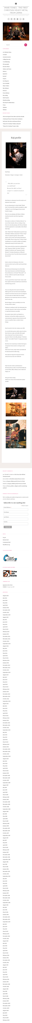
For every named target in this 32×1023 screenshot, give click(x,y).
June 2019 (5, 789)
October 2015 (6, 873)
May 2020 (5, 765)
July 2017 (5, 840)
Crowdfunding (6, 61)
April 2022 (5, 713)
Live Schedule (6, 83)
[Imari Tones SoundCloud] (20, 19)
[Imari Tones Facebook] (11, 19)
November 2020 (6, 751)
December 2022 (6, 694)
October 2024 (6, 641)
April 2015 (5, 885)
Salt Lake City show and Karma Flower (12, 121)
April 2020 (5, 768)
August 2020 (6, 758)
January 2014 (6, 914)
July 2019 (5, 787)
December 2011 (6, 960)
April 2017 (5, 845)
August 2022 (5, 703)
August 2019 (5, 785)
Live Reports (6, 81)
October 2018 (6, 806)
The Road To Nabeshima (8, 102)
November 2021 (6, 725)
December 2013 (6, 917)
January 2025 (6, 634)
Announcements (7, 57)
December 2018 (6, 801)
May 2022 (5, 710)
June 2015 (5, 881)
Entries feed (5, 539)
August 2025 (5, 617)
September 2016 (6, 859)
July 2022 (5, 706)
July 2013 (5, 924)
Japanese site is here (8, 585)
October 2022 (6, 698)
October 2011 (6, 962)
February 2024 (6, 660)
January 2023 (6, 691)
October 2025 (6, 612)
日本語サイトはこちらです (8, 587)
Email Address (7, 507)
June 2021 (5, 734)
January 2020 (6, 773)
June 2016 (5, 864)
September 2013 (6, 921)
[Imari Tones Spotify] (23, 19)
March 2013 (5, 931)
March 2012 (5, 953)
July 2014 (5, 907)
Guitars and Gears (7, 69)
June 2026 (5, 600)
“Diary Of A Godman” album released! (11, 123)
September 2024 (6, 643)
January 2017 (6, 852)
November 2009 (6, 1005)
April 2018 (5, 818)
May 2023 (5, 682)
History (4, 71)
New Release (6, 88)
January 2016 (6, 869)
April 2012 (5, 950)
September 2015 (6, 876)
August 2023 (5, 674)
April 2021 (5, 739)
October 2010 (6, 986)
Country (5, 521)
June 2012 (5, 945)
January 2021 (6, 746)
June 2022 (5, 708)
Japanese (5, 73)
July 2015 (5, 878)
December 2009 (6, 1003)
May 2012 (5, 948)
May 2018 (5, 816)
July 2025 (5, 619)
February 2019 (6, 797)
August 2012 (5, 941)
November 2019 (6, 777)
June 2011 (5, 969)
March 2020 (5, 770)
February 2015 (6, 890)
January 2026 (6, 607)
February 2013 (6, 933)
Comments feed (6, 542)
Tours (4, 105)
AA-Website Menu (7, 52)
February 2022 (6, 718)
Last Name (6, 517)
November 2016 (6, 857)
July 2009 (5, 1012)
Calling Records (6, 59)
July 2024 (5, 648)
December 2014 (6, 895)
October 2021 (6, 727)
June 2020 (5, 763)
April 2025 (5, 626)
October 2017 (6, 833)
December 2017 (6, 828)
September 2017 (6, 835)
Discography (6, 64)
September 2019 (6, 782)
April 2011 (5, 974)
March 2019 (5, 794)
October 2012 (6, 938)
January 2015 (6, 893)
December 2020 (6, 749)
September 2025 (6, 614)
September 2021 (6, 730)
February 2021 (6, 744)
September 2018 (6, 809)
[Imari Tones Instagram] (17, 19)
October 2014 (6, 900)
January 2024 (6, 662)
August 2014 (5, 905)
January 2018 (6, 825)
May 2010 (5, 991)
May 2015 (5, 883)
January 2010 (6, 1000)
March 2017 (5, 847)
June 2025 (5, 622)
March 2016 (5, 866)
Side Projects (6, 97)
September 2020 (6, 756)
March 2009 (5, 1017)
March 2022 (5, 715)
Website (5, 109)
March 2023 (5, 686)
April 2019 (5, 792)
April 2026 (5, 605)
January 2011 (6, 981)
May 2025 (5, 624)
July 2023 (5, 677)
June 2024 (5, 650)
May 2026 (5, 602)
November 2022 (6, 696)
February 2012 (6, 955)
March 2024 (5, 658)
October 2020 (6, 753)
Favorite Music (6, 66)
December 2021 (6, 722)
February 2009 (6, 1020)
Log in (4, 537)
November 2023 (6, 667)
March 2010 (5, 996)
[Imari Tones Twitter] (9, 19)
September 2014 (6, 902)
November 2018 (6, 804)
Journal (4, 76)
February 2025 (6, 631)
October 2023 (6, 670)
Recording (5, 95)
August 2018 (5, 811)
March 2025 (5, 629)
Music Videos (6, 85)
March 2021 (5, 742)
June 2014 (5, 909)
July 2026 (5, 598)
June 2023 (5, 679)
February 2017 (6, 849)
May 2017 (5, 842)
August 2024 (6, 646)
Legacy (4, 78)
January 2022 (6, 720)
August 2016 (5, 861)
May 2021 (5, 737)
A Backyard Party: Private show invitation (12, 118)
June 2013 (5, 926)
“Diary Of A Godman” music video (11, 126)
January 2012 (6, 957)
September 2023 (6, 672)
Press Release (6, 93)
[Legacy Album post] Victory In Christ (16, 481)
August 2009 (6, 1010)
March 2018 (5, 821)
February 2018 (6, 823)
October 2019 (6, 780)
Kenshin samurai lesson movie (17, 478)
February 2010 (6, 998)
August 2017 (5, 837)
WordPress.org (6, 544)
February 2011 (6, 979)
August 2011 (5, 965)
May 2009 (5, 1015)
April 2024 (5, 655)
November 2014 (6, 897)
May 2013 (5, 929)
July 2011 (5, 967)
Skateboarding (6, 100)
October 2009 (6, 1008)
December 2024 (6, 636)
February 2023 (6, 689)
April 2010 (5, 993)
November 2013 (6, 919)
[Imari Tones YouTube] (14, 19)
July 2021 (5, 732)
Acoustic (5, 54)
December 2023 (6, 665)
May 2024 (5, 653)
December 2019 (6, 775)
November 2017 (6, 830)
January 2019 (6, 799)
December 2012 (6, 936)
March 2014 (5, 912)
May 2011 (5, 972)
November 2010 (6, 984)
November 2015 (6, 871)
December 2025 (6, 610)
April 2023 (5, 684)
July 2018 (5, 813)
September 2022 (6, 701)
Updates (5, 107)
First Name (6, 512)
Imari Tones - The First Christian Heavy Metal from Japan (16, 10)
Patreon (5, 90)
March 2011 (5, 976)
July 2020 (5, 761)
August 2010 (5, 988)
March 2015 (5, 888)
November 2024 (6, 638)
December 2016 (6, 854)
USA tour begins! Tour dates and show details (13, 116)
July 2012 (5, 943)
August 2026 (6, 595)
